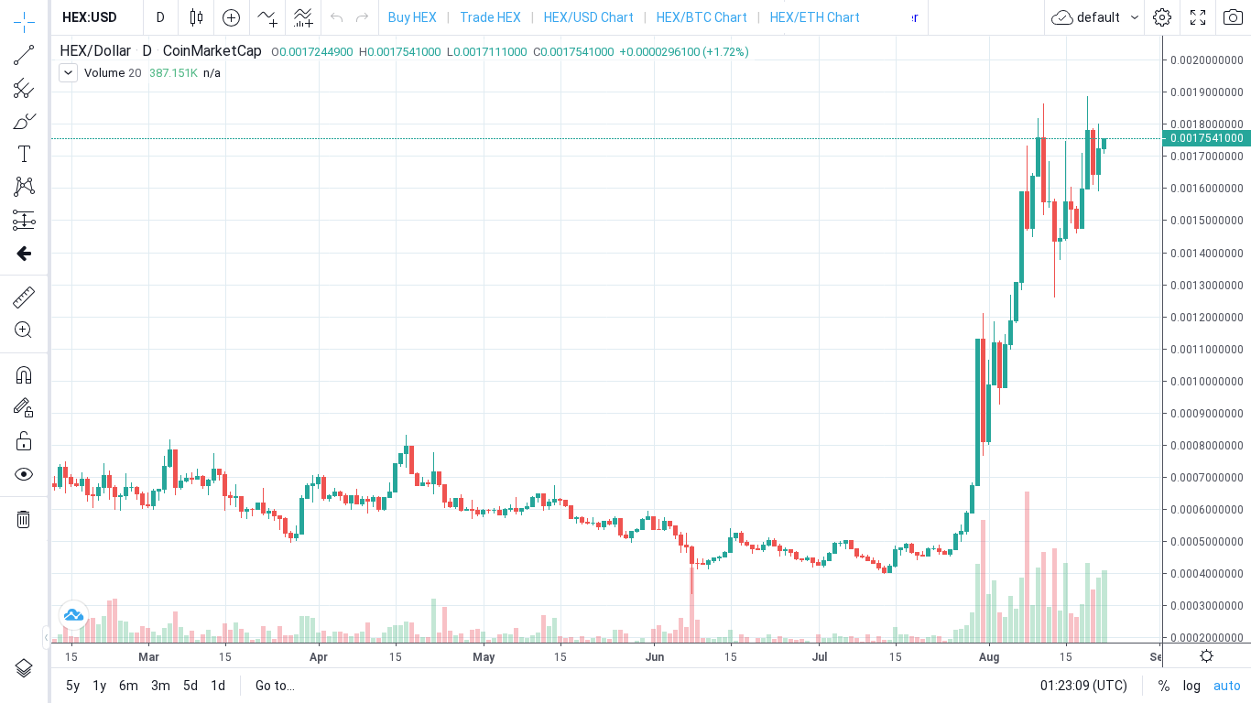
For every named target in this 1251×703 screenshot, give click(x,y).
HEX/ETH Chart (815, 17)
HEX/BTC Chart (702, 17)
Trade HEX (490, 17)
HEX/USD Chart (589, 17)
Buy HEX (412, 17)
